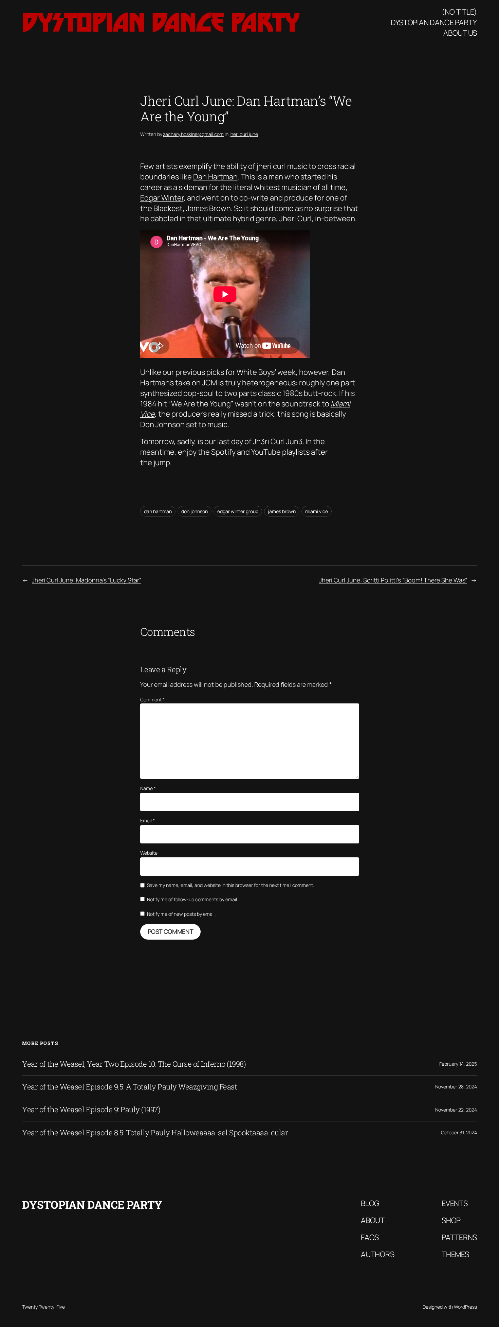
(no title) (459, 12)
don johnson (194, 511)
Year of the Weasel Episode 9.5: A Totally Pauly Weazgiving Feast (129, 1086)
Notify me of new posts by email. (181, 914)
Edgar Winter (162, 198)
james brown (282, 511)
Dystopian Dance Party (161, 22)
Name (148, 788)
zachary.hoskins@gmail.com (193, 134)
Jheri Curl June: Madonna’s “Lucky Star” (86, 580)
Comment (152, 699)
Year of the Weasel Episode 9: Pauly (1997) (91, 1109)
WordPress (465, 1307)
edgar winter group (237, 511)
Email (147, 820)
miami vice (316, 511)
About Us (460, 33)
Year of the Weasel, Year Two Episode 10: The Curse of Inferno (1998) (134, 1064)
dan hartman (158, 511)
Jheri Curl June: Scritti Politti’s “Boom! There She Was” (393, 580)
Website (149, 853)
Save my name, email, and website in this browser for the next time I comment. (230, 885)
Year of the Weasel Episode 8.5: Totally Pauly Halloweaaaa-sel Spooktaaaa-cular (155, 1132)
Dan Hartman (215, 177)
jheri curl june (243, 134)
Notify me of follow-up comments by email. (192, 899)
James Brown (208, 208)
